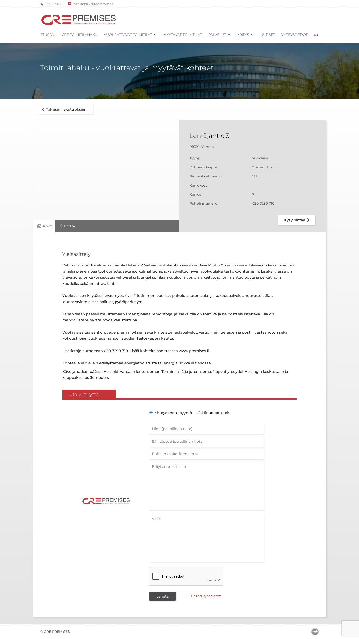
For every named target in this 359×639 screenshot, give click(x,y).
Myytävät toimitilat (182, 35)
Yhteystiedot (294, 35)
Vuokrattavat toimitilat (128, 35)
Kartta (69, 226)
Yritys (243, 35)
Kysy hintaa (294, 220)
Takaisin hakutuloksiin (65, 109)
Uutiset (267, 35)
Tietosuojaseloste (206, 596)
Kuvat (47, 226)
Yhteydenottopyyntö (173, 412)
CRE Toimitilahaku (79, 35)
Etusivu (47, 35)
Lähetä (163, 596)
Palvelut (217, 35)
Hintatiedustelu (216, 412)
